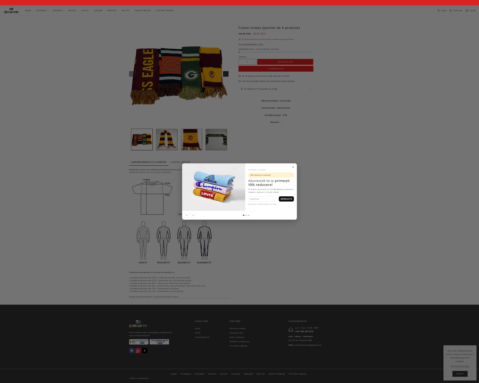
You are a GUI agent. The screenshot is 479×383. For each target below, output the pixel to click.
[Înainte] (193, 215)
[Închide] (293, 167)
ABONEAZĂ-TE (286, 199)
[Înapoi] (186, 215)
